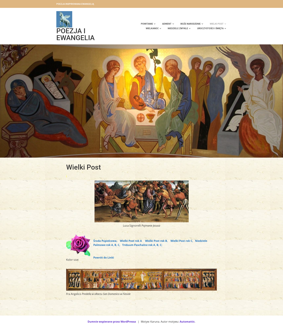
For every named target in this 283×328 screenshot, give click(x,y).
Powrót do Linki (103, 257)
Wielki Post (217, 23)
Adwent (166, 23)
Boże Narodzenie (190, 23)
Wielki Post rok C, (181, 241)
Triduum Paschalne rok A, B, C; (142, 245)
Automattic (187, 321)
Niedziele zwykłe (178, 28)
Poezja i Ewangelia (75, 34)
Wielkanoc (152, 28)
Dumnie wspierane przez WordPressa (112, 321)
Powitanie (147, 23)
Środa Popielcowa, (105, 241)
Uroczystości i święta (210, 28)
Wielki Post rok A (131, 241)
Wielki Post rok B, (156, 241)
